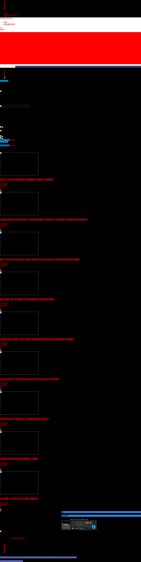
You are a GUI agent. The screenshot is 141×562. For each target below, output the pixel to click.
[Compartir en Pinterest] (4, 74)
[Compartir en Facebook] (4, 70)
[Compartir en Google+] (4, 76)
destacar (12, 140)
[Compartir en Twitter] (4, 72)
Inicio (5, 13)
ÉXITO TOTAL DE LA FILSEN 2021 (11, 561)
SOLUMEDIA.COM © (18, 538)
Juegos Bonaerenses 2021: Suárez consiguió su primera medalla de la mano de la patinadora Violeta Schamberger (38, 557)
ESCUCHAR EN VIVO (11, 15)
